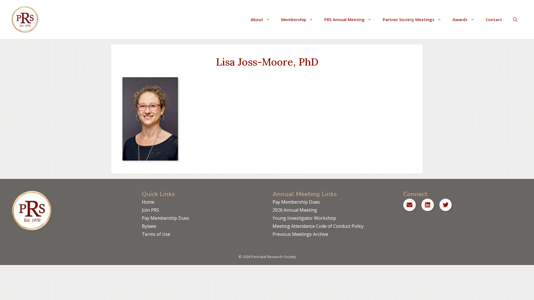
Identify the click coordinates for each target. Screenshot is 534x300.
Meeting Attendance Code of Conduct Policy (318, 226)
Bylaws (149, 226)
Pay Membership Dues (165, 218)
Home (148, 202)
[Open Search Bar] (515, 19)
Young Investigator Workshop (304, 218)
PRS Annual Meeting (344, 19)
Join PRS (150, 210)
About (257, 19)
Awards (460, 19)
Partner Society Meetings (408, 19)
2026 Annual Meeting (295, 210)
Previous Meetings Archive (300, 234)
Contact (494, 19)
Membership (293, 19)
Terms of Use (156, 234)
